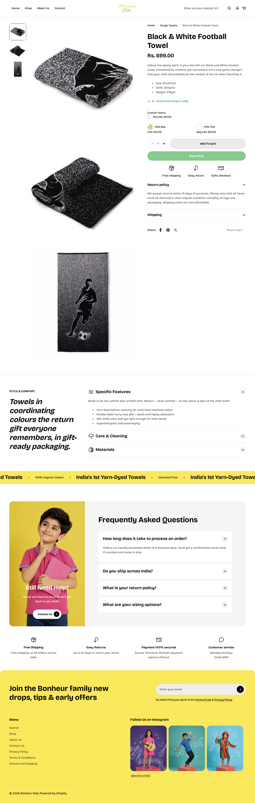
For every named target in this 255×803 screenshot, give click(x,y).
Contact (60, 8)
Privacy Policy (223, 699)
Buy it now (196, 156)
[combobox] (207, 8)
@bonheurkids (140, 775)
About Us (43, 8)
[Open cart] (244, 8)
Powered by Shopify (53, 793)
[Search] (229, 8)
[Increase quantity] (165, 143)
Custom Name (156, 112)
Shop (28, 8)
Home (16, 8)
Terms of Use (203, 699)
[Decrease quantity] (151, 143)
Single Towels (168, 25)
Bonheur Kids (29, 793)
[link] (235, 230)
